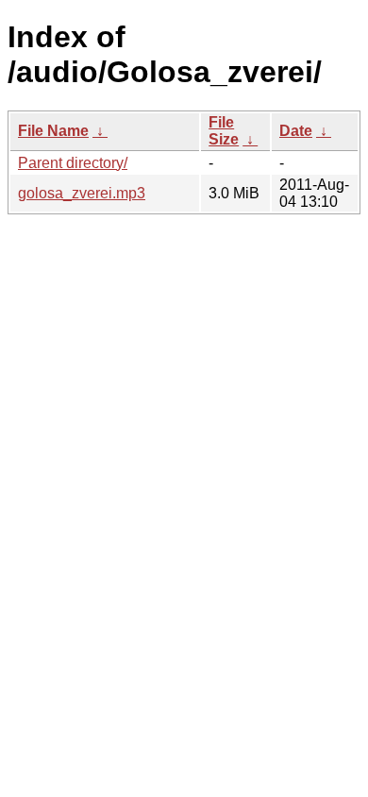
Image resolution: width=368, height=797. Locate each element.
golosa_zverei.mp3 (81, 193)
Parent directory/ (72, 163)
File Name (53, 131)
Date (295, 131)
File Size (224, 130)
